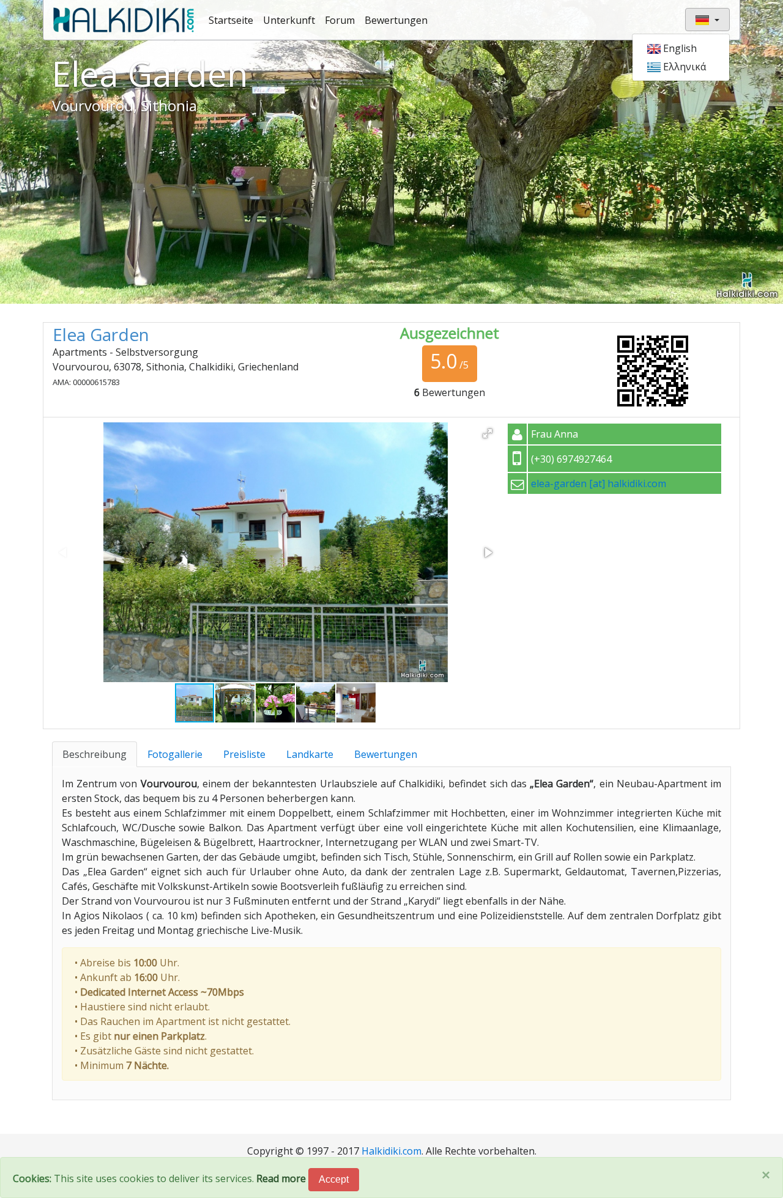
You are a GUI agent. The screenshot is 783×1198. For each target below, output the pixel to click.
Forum (340, 20)
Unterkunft (289, 20)
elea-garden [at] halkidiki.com (598, 483)
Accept (334, 1179)
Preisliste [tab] (244, 754)
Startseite (231, 20)
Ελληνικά (683, 66)
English (679, 48)
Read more (281, 1178)
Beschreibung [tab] (94, 754)
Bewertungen (396, 20)
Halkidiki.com (391, 1151)
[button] (487, 433)
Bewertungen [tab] (385, 754)
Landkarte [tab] (309, 754)
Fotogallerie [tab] (174, 754)
